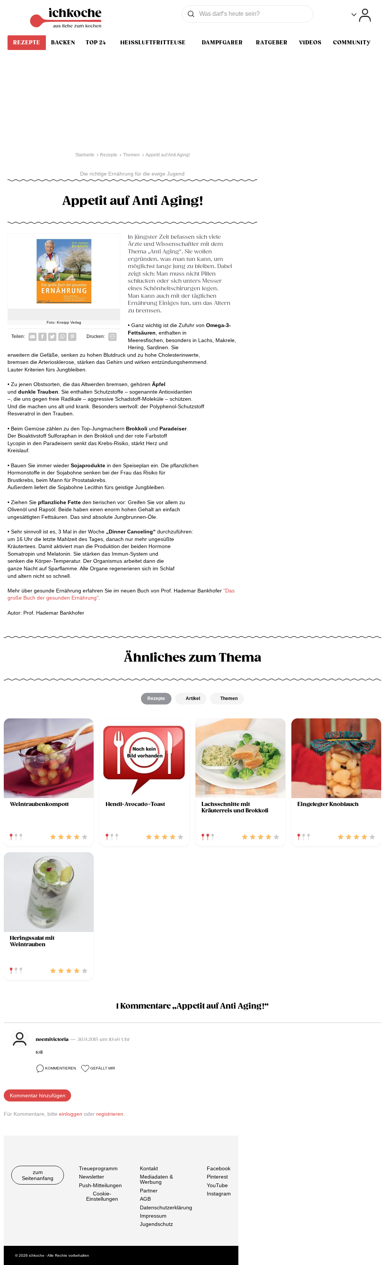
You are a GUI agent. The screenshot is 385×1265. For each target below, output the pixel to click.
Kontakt (149, 1168)
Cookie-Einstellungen (102, 1196)
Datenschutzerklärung (166, 1207)
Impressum (153, 1216)
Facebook (218, 1168)
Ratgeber (272, 42)
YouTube (217, 1185)
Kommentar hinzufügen (37, 1095)
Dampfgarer (222, 42)
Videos (310, 42)
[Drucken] (112, 337)
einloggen (70, 1114)
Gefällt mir (102, 1068)
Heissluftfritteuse (153, 42)
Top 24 (96, 42)
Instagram (219, 1194)
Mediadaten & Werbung (156, 1179)
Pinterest (217, 1177)
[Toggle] (361, 15)
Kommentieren (60, 1068)
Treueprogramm (98, 1168)
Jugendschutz (156, 1224)
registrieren (109, 1114)
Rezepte (26, 42)
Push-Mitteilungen (100, 1185)
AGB (145, 1199)
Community (352, 42)
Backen (63, 42)
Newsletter (91, 1177)
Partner (149, 1190)
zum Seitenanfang (37, 1175)
